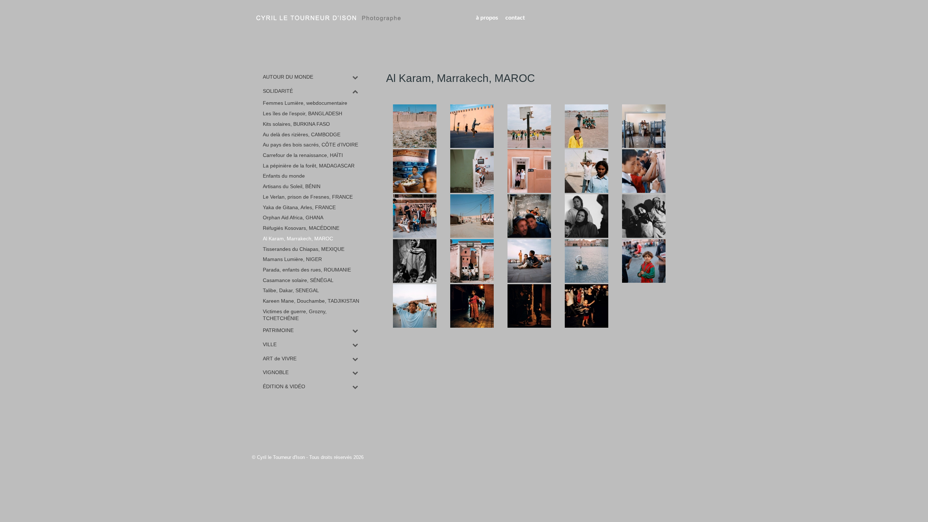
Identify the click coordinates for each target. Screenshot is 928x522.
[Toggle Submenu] (355, 77)
